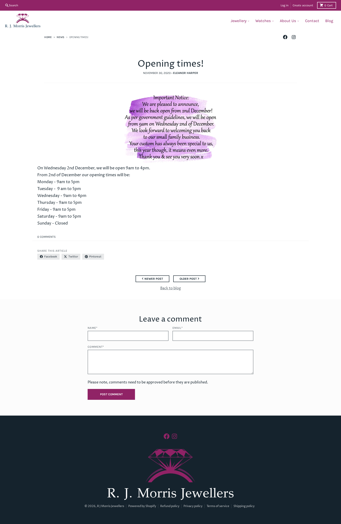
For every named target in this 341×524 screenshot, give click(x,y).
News (60, 37)
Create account (303, 5)
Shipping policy (244, 506)
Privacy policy (193, 506)
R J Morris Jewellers (110, 506)
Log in (285, 5)
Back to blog (170, 288)
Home (48, 37)
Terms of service (218, 506)
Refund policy (169, 506)
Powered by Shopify (142, 506)
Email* (177, 328)
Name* (92, 328)
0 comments (46, 237)
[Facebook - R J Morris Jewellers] (285, 37)
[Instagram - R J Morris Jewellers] (293, 37)
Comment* (96, 347)
